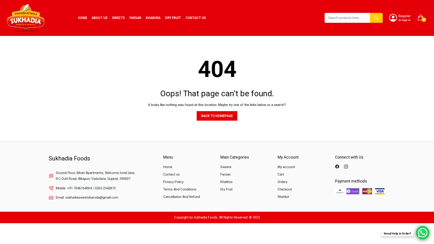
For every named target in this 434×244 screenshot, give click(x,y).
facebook (338, 167)
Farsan (225, 174)
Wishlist (283, 197)
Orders (283, 182)
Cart (281, 174)
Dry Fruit (226, 189)
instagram (346, 167)
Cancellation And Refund (181, 197)
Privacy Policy (173, 182)
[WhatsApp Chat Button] (422, 232)
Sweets (225, 167)
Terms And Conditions (179, 189)
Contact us (171, 174)
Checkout (285, 189)
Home (167, 167)
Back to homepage (217, 116)
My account (286, 167)
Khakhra (226, 182)
